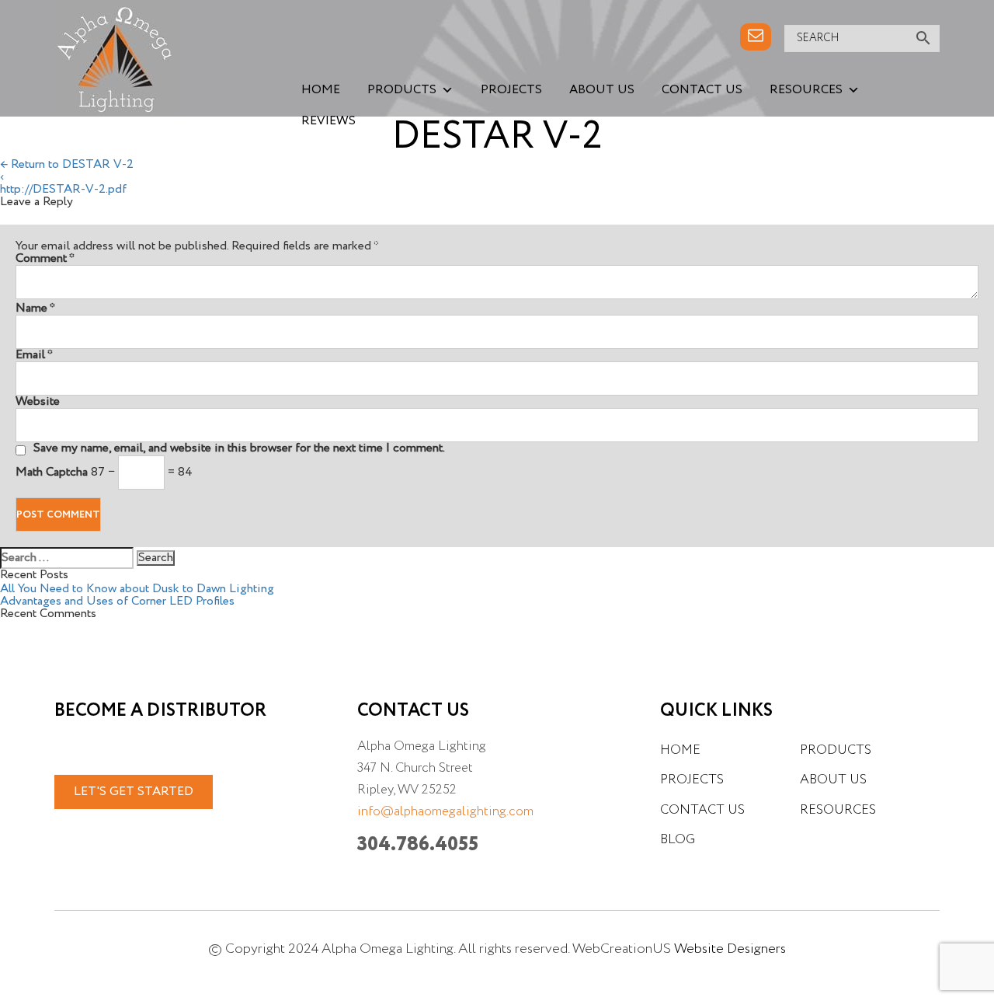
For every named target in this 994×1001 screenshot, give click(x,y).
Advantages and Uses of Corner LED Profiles (117, 601)
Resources (806, 90)
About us (601, 90)
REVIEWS (328, 121)
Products (401, 90)
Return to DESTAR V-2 (67, 165)
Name (35, 308)
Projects (511, 90)
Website (38, 402)
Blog (677, 839)
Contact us (702, 90)
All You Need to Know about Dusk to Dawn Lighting (137, 589)
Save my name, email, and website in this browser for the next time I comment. (239, 448)
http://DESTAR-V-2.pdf (63, 189)
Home (320, 90)
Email (34, 355)
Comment (45, 259)
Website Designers (730, 949)
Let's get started (133, 792)
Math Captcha (52, 472)
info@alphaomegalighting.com (445, 811)
